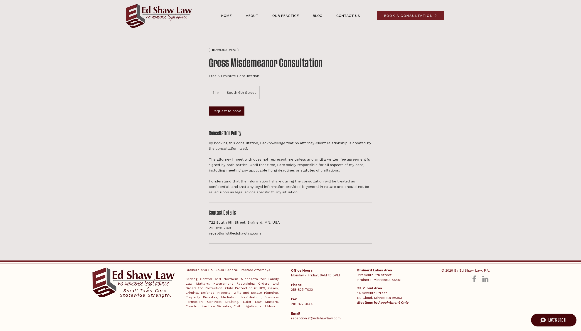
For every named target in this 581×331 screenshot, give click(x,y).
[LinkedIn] (485, 278)
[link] (226, 111)
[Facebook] (474, 278)
